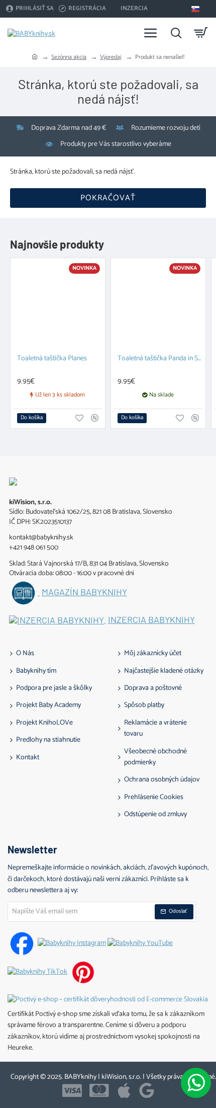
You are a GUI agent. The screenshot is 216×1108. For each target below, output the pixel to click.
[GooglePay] (146, 1090)
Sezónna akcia (68, 57)
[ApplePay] (124, 1090)
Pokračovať (108, 198)
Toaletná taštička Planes (52, 359)
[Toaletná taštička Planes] (57, 305)
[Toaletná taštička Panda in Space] (158, 305)
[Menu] (151, 33)
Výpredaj (111, 57)
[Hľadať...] (176, 33)
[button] (31, 418)
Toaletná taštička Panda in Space (160, 359)
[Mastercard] (99, 1090)
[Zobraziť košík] (201, 33)
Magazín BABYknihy (84, 592)
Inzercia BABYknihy (151, 620)
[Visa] (72, 1090)
